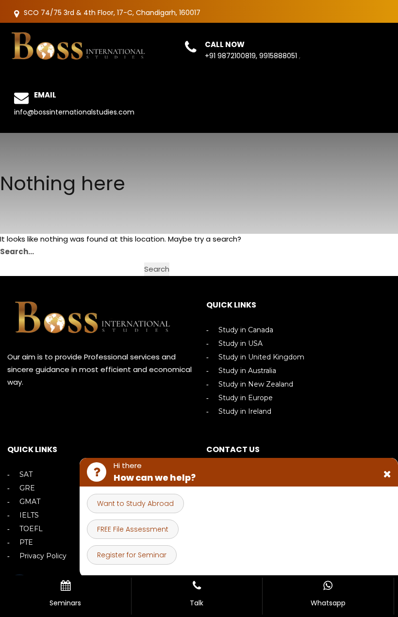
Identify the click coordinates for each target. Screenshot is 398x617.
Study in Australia (247, 371)
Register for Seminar (131, 555)
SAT (26, 475)
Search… (17, 251)
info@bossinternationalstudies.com (74, 112)
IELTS (29, 515)
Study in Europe (245, 398)
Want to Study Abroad (135, 503)
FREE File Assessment (132, 529)
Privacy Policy (42, 556)
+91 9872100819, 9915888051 (252, 56)
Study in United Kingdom (261, 357)
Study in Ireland (244, 411)
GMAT (29, 502)
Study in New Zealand (255, 384)
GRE (27, 488)
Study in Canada (245, 330)
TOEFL (31, 529)
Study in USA (240, 344)
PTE (26, 542)
